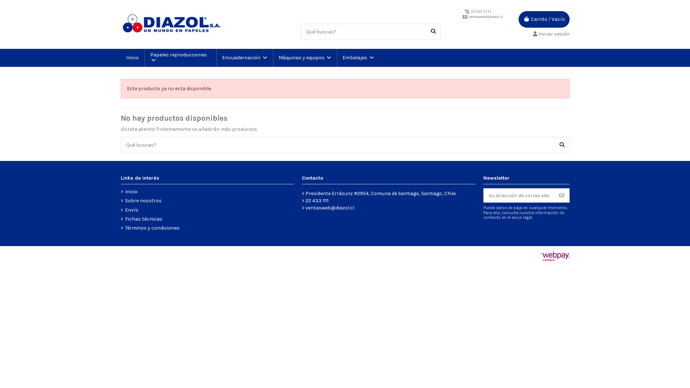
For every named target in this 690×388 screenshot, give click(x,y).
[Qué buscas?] (433, 32)
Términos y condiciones (152, 228)
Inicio (131, 192)
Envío (131, 210)
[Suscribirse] (561, 195)
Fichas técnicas (143, 219)
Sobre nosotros (143, 201)
